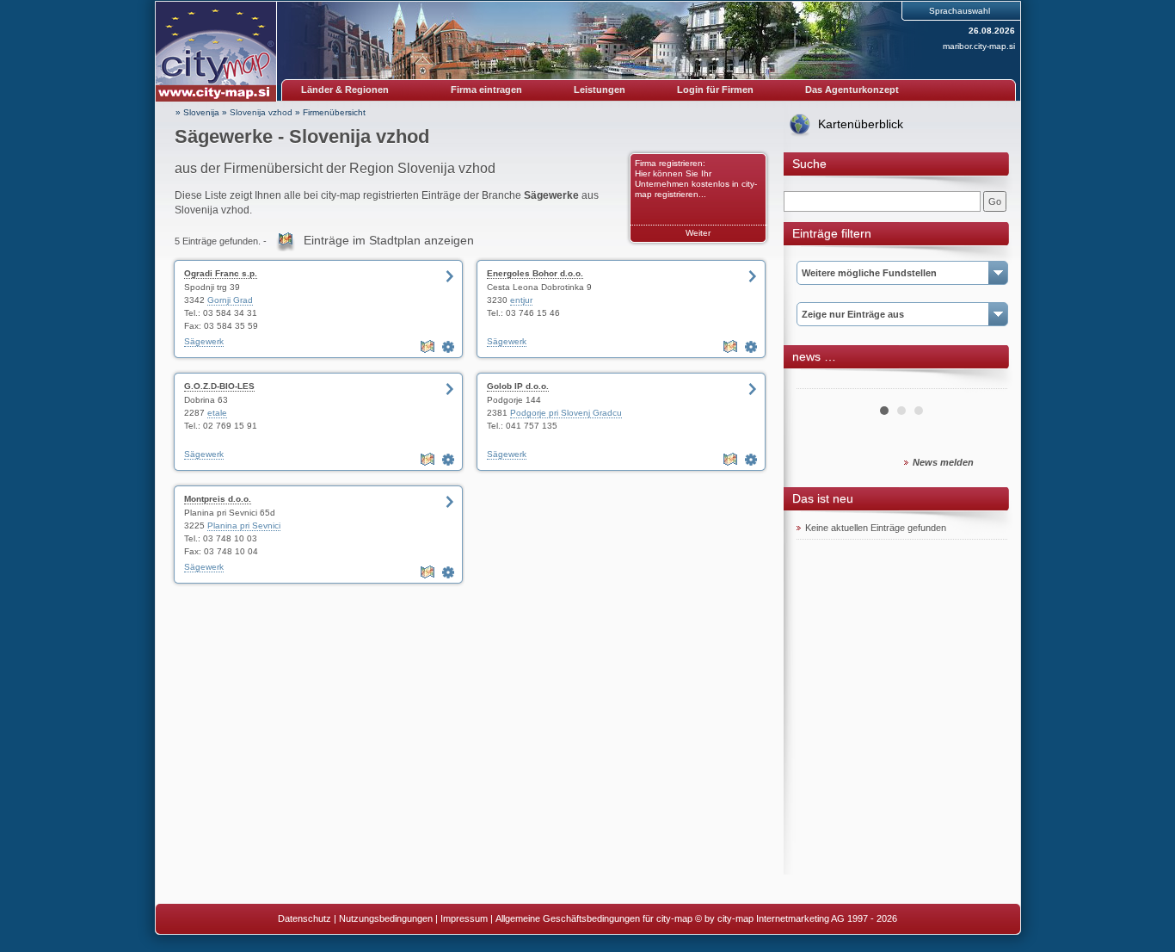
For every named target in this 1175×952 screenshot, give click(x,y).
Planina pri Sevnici (243, 525)
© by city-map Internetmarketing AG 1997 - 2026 (796, 918)
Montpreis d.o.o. (217, 499)
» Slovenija (197, 112)
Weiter (698, 233)
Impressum (464, 918)
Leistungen (599, 89)
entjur (521, 300)
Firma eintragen (486, 89)
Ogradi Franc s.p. (220, 273)
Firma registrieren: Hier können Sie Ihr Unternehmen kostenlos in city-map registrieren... (696, 178)
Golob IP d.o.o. (518, 386)
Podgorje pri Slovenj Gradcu (566, 412)
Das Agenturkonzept (852, 89)
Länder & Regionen (345, 89)
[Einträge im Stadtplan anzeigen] (429, 347)
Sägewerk (204, 341)
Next (985, 382)
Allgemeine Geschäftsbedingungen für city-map (593, 918)
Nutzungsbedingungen (386, 918)
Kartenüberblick (860, 124)
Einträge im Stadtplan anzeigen (389, 240)
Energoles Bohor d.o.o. (535, 273)
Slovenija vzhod (261, 112)
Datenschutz (304, 918)
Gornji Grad (230, 300)
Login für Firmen (715, 89)
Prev (819, 382)
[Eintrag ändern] (449, 347)
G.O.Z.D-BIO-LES (219, 386)
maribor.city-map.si (979, 46)
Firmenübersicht (334, 112)
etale (217, 412)
